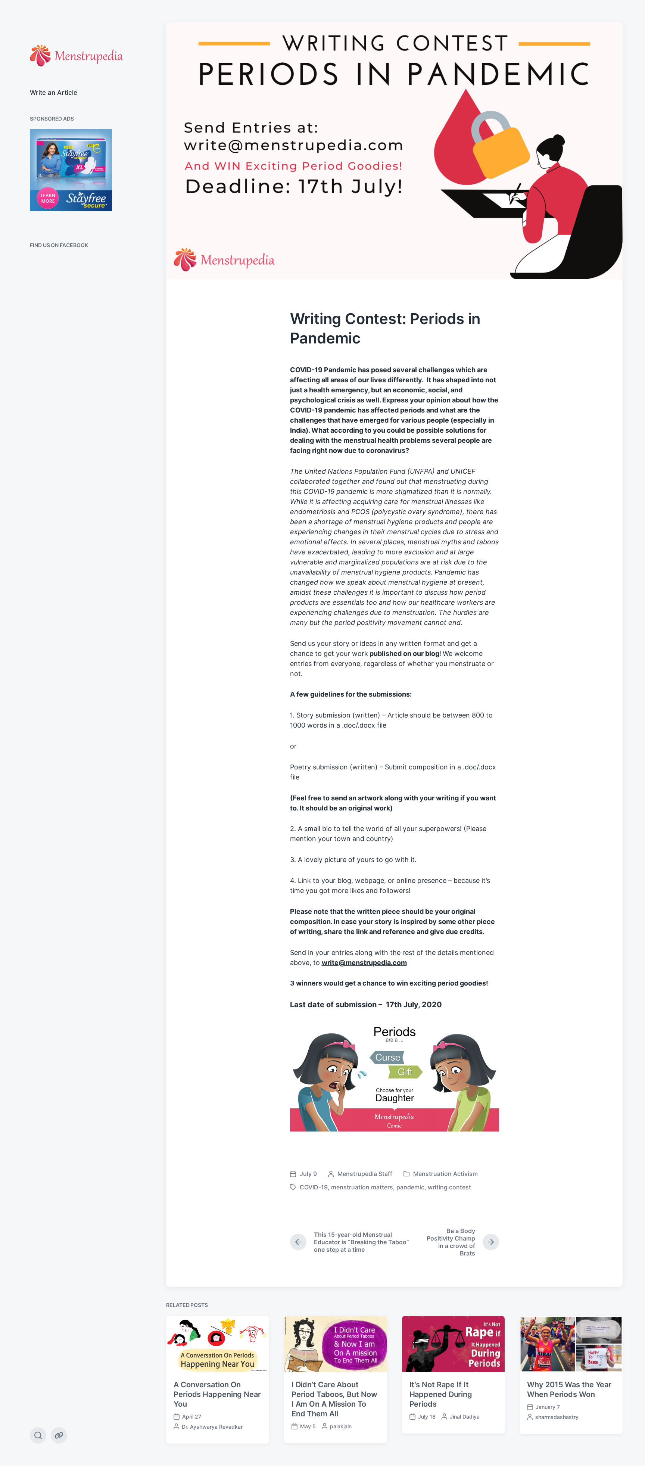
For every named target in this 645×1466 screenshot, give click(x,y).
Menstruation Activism (445, 1173)
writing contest (449, 1187)
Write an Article (53, 92)
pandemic (410, 1187)
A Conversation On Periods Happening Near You (217, 1394)
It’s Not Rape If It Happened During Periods (441, 1394)
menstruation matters (362, 1187)
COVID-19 (314, 1187)
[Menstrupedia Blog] (76, 55)
